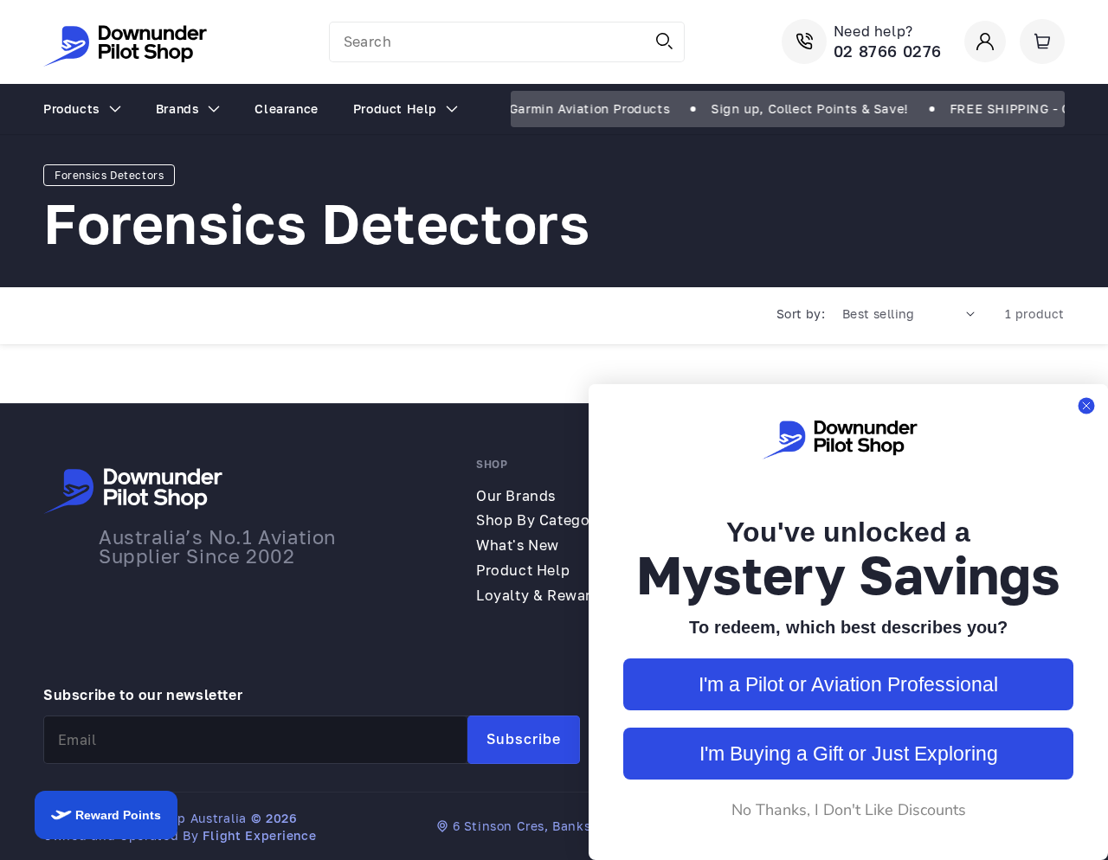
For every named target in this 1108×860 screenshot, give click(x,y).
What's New (517, 545)
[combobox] (507, 41)
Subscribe (523, 739)
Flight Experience (259, 835)
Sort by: (800, 313)
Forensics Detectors (109, 175)
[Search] (665, 41)
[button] (1042, 41)
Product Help (523, 570)
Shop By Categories (545, 520)
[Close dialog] (1086, 405)
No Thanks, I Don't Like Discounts (848, 809)
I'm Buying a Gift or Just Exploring (848, 753)
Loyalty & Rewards (542, 595)
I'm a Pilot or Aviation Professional (848, 684)
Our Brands (516, 495)
